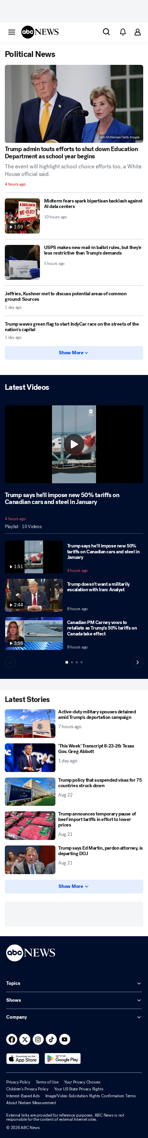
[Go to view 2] (72, 662)
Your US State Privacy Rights (78, 1089)
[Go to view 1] (66, 662)
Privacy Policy (18, 1082)
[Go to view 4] (82, 662)
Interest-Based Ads (23, 1096)
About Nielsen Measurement (31, 1103)
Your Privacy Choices (82, 1082)
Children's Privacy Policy (27, 1089)
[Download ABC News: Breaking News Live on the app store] (22, 1058)
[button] (12, 32)
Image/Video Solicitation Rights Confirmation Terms (90, 1096)
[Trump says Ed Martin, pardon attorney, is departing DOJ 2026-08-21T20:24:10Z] (30, 859)
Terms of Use (47, 1082)
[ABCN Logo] (40, 32)
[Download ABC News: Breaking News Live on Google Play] (63, 1058)
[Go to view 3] (77, 662)
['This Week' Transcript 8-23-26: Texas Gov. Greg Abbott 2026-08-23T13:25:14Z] (30, 757)
